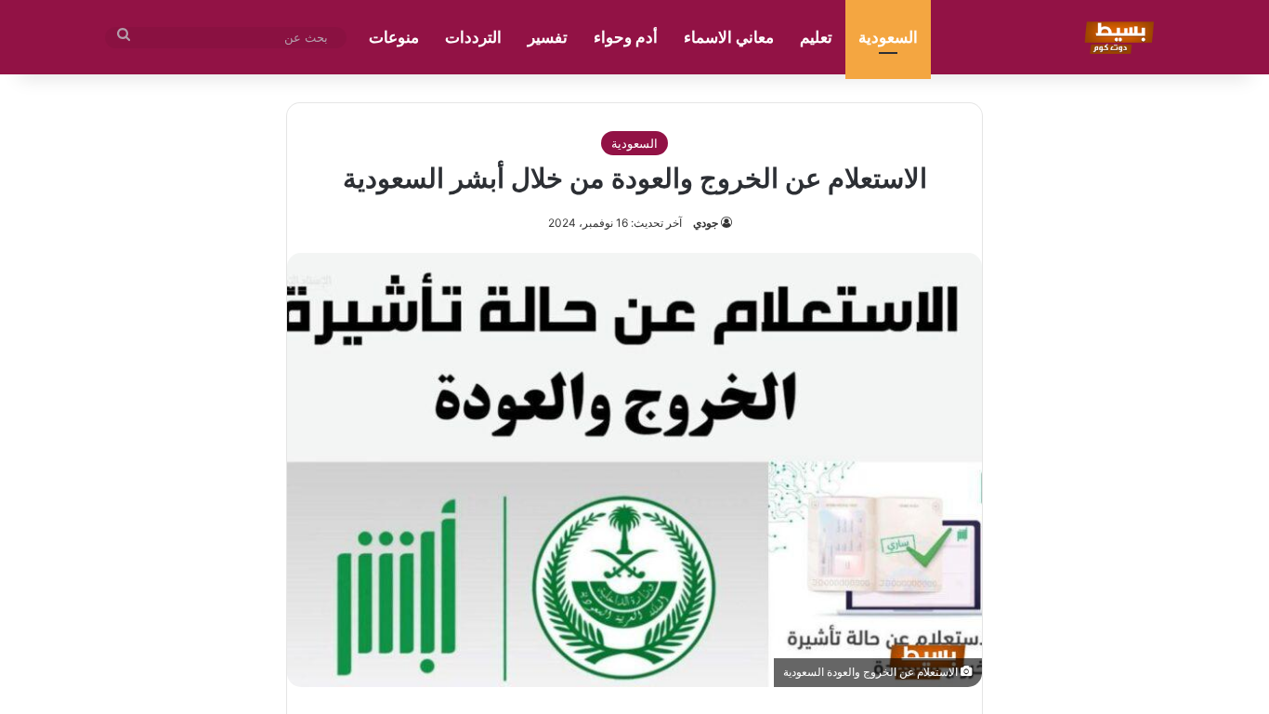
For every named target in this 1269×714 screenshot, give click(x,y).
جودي (705, 223)
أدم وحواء (626, 37)
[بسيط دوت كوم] (1116, 37)
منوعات (394, 37)
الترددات (473, 37)
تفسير (548, 37)
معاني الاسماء (729, 37)
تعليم (816, 37)
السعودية (888, 37)
